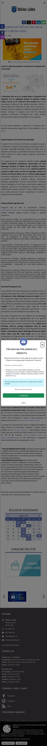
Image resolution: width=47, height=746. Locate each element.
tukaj (14, 376)
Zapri (23, 403)
